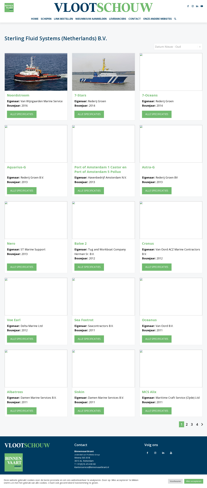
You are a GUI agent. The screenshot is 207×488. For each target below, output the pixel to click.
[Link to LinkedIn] (163, 453)
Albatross (15, 392)
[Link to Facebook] (147, 453)
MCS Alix (149, 392)
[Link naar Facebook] (188, 6)
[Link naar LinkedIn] (197, 6)
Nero (11, 243)
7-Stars (80, 95)
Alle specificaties (21, 114)
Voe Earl (13, 320)
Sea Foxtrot (83, 320)
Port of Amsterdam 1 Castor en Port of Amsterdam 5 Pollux (100, 169)
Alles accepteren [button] (193, 481)
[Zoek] (175, 19)
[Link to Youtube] (171, 453)
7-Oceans (150, 95)
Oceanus (149, 320)
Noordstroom (18, 95)
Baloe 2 (80, 243)
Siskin (79, 392)
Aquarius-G (16, 167)
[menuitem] (35, 19)
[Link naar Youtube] (201, 6)
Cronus (148, 243)
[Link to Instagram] (155, 453)
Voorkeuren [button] (175, 481)
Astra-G (148, 167)
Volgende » (202, 424)
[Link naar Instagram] (192, 6)
